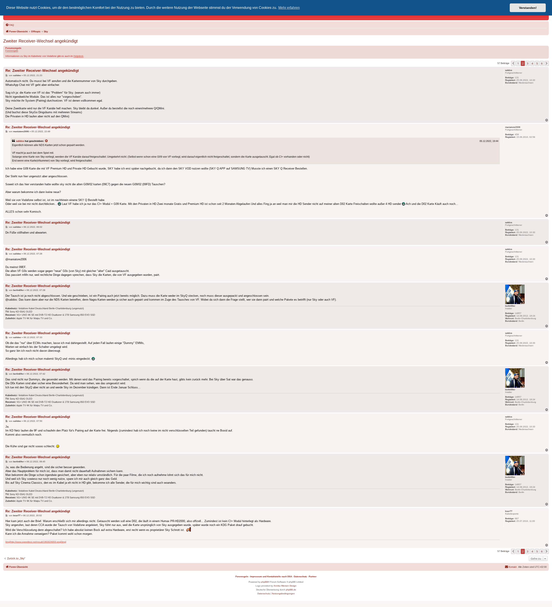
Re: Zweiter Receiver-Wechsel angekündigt (42, 71)
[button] (513, 63)
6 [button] (542, 63)
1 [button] (518, 63)
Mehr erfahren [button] (289, 7)
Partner (313, 576)
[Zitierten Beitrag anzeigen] (47, 141)
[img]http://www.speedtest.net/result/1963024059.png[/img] (35, 542)
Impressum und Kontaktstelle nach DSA (271, 576)
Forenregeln (11, 50)
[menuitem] (9, 25)
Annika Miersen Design (285, 586)
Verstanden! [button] (528, 7)
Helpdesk (78, 56)
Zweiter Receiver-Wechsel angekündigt (40, 41)
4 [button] (532, 63)
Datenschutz (300, 576)
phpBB (264, 582)
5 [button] (537, 63)
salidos (20, 141)
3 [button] (527, 63)
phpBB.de (291, 589)
